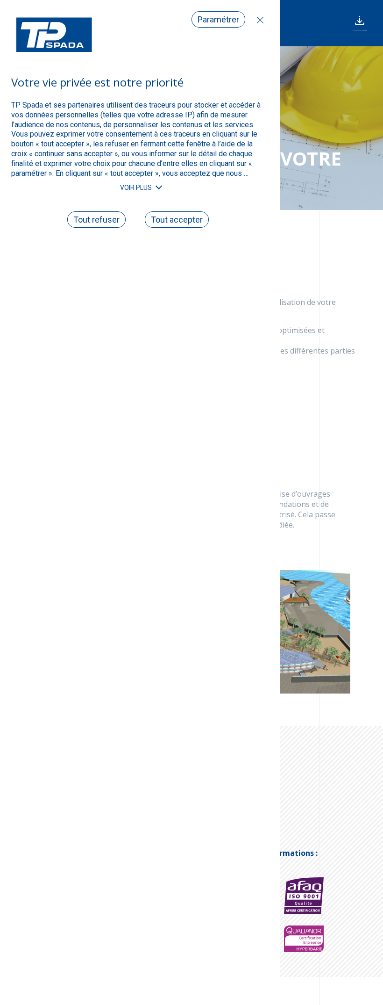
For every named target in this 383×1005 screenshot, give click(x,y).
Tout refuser (257, 20)
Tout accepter (177, 219)
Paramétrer (218, 19)
